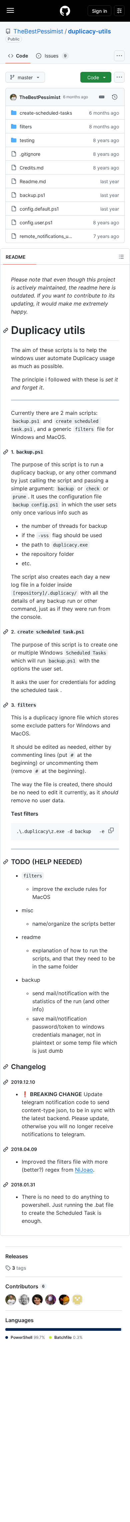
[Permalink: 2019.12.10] (6, 1082)
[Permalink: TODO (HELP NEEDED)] (6, 861)
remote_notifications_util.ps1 (50, 236)
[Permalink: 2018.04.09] (6, 1149)
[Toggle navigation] (10, 10)
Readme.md (33, 181)
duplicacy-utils (89, 31)
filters (26, 126)
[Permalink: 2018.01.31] (6, 1184)
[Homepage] (65, 10)
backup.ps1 (32, 195)
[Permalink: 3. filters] (6, 705)
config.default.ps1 (39, 209)
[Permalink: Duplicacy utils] (6, 330)
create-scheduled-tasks (46, 113)
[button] (111, 830)
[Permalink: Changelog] (6, 1066)
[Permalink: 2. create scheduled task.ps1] (6, 631)
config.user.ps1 (36, 222)
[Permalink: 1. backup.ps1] (6, 452)
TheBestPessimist (38, 31)
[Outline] (121, 256)
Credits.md (32, 167)
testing (27, 140)
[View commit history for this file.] (114, 97)
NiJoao (84, 1169)
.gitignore (30, 154)
